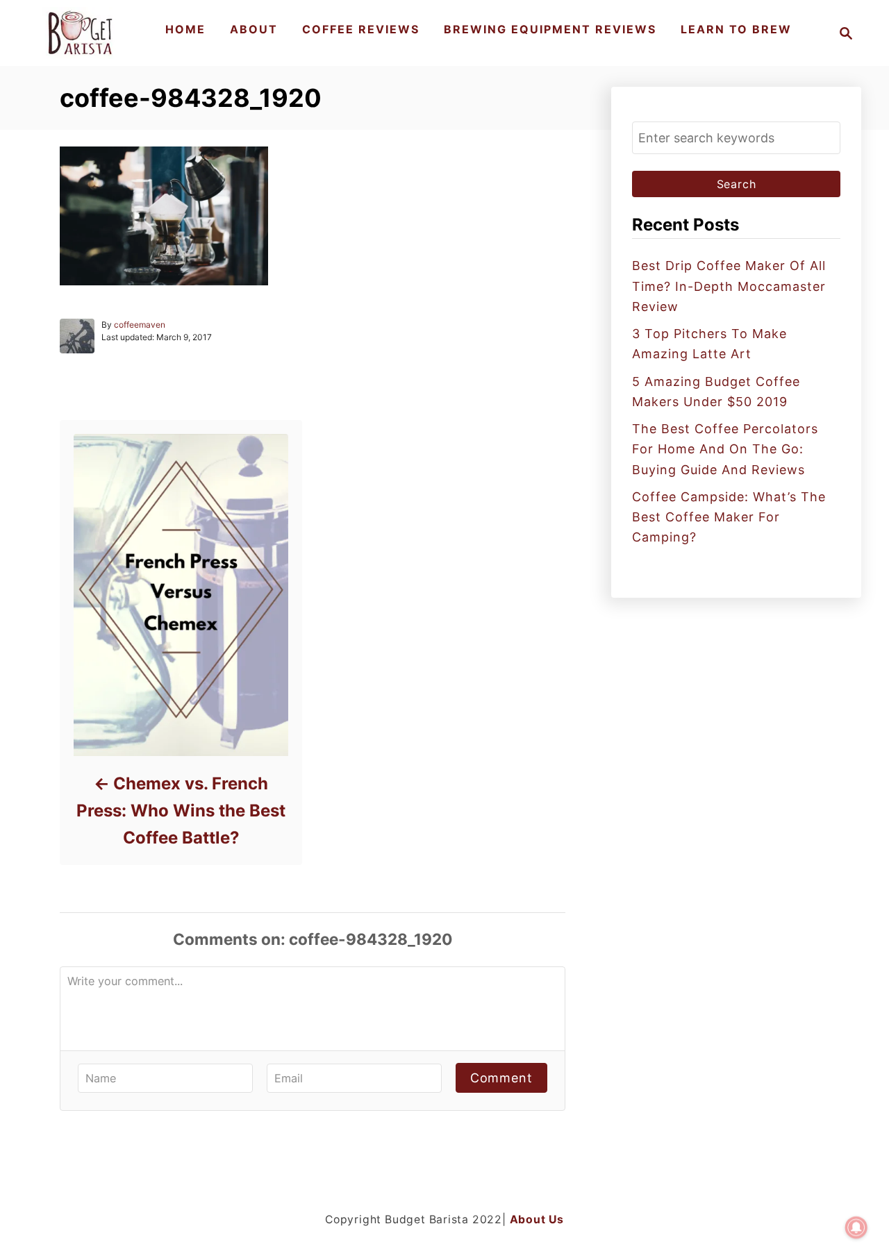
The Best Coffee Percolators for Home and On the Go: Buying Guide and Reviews (725, 449)
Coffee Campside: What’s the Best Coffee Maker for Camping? (729, 517)
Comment (501, 1078)
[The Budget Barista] (82, 33)
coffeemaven (139, 324)
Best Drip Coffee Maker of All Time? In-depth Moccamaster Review (729, 286)
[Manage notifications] (856, 1227)
